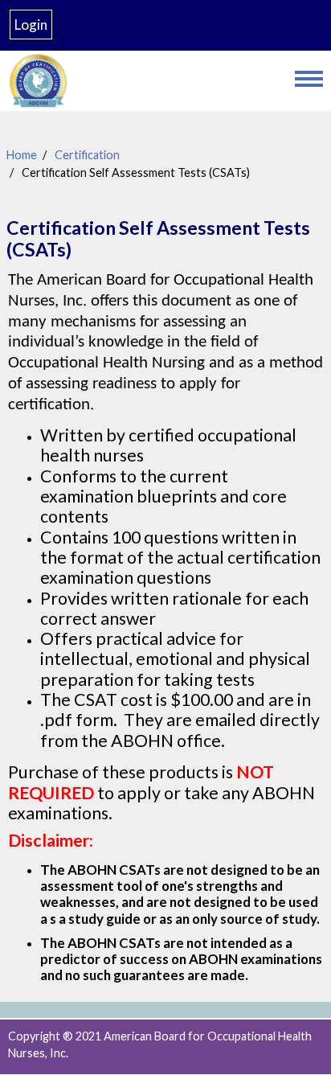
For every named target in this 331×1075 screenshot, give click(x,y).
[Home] (143, 81)
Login (30, 24)
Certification (87, 155)
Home (21, 155)
